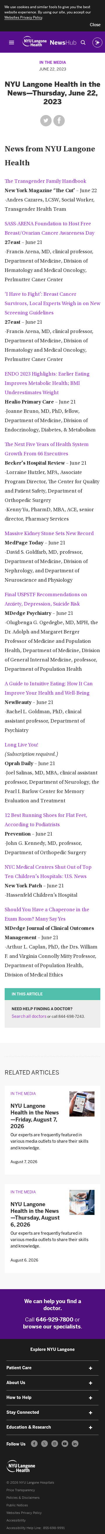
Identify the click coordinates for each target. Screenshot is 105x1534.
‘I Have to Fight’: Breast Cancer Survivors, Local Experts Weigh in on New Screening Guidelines (52, 304)
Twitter (46, 120)
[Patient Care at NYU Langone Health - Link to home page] (21, 1466)
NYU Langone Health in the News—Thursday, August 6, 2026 (35, 1214)
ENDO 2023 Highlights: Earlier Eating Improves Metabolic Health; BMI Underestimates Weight (47, 384)
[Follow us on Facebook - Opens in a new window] (34, 1443)
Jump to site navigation (11, 42)
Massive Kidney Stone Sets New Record (49, 534)
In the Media (52, 62)
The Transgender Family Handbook (45, 181)
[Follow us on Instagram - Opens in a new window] (54, 1443)
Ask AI (97, 42)
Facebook (59, 120)
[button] (95, 25)
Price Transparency (20, 1490)
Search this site (83, 42)
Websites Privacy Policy (24, 1513)
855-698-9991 (54, 1528)
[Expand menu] (90, 1368)
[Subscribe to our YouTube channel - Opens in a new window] (65, 1443)
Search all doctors (29, 1016)
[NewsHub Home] (63, 42)
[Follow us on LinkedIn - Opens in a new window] (75, 1443)
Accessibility (16, 1520)
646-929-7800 (55, 1320)
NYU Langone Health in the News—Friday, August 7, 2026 (34, 1116)
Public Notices (17, 1505)
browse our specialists (52, 1327)
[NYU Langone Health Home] (34, 42)
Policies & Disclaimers (23, 1498)
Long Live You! (21, 745)
